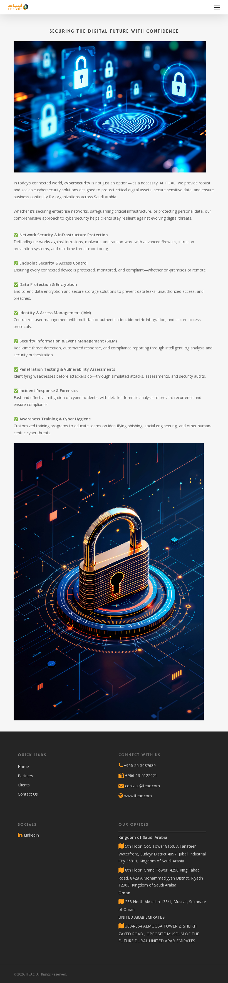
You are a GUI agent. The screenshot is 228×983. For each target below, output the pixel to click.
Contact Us (28, 794)
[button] (217, 7)
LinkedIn (31, 835)
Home (23, 766)
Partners (25, 775)
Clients (24, 785)
